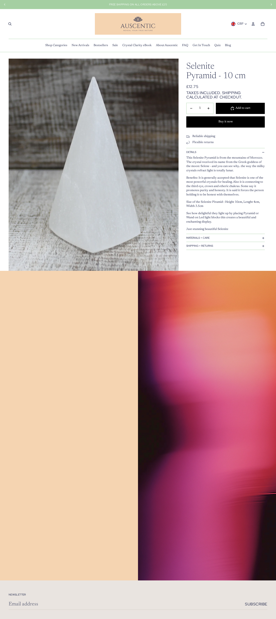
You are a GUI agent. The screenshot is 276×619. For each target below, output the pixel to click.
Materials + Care (198, 238)
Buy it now (225, 121)
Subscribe (256, 604)
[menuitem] (56, 45)
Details (191, 152)
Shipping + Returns (199, 246)
